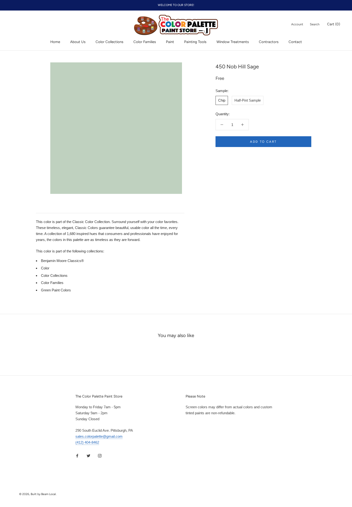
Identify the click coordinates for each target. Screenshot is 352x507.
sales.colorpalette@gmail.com (99, 436)
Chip (221, 100)
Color (45, 268)
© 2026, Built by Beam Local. (38, 494)
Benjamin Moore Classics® (62, 261)
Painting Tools (195, 42)
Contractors (268, 42)
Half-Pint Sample (247, 100)
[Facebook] (77, 456)
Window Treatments (232, 42)
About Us (77, 42)
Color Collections (109, 42)
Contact (295, 42)
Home (55, 42)
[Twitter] (88, 456)
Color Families (144, 42)
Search (314, 24)
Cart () (333, 24)
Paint (170, 42)
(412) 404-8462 (87, 442)
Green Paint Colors (56, 290)
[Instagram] (100, 456)
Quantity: (223, 114)
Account (297, 24)
